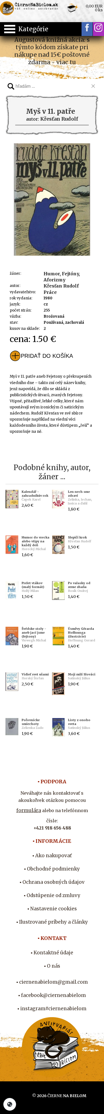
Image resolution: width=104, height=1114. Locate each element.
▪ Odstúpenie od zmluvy (52, 895)
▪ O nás (52, 966)
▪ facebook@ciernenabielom (52, 995)
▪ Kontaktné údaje (52, 953)
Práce (50, 292)
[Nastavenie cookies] (9, 1104)
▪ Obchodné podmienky (52, 869)
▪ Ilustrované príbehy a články (52, 922)
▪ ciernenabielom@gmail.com (52, 982)
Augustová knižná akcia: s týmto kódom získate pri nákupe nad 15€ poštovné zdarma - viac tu (52, 51)
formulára (28, 810)
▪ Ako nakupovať (52, 856)
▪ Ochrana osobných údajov (52, 882)
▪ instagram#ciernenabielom (52, 1009)
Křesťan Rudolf (61, 286)
